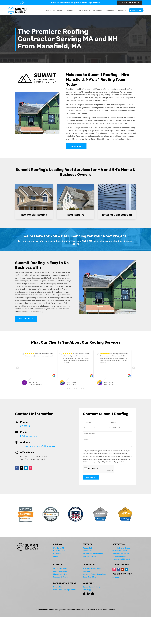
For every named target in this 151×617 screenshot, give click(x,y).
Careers (115, 578)
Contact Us (122, 10)
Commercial (87, 551)
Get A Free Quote (129, 2)
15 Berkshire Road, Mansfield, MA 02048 (37, 446)
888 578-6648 (124, 559)
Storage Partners (60, 568)
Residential (87, 548)
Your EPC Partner (90, 556)
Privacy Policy (101, 610)
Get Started (26, 319)
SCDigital (91, 610)
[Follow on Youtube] (122, 569)
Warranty (57, 554)
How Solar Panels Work (92, 568)
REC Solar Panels (60, 571)
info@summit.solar (28, 436)
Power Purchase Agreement (64, 590)
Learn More (76, 146)
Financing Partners (61, 574)
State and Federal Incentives (94, 574)
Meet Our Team (59, 551)
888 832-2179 (137, 10)
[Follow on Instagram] (30, 468)
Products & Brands (60, 577)
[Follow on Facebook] (17, 468)
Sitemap (112, 610)
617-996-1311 (26, 426)
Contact (56, 556)
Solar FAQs (87, 571)
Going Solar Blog (89, 577)
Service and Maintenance (93, 554)
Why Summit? (58, 548)
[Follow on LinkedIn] (26, 468)
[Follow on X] (21, 468)
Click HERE (87, 241)
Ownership (57, 587)
